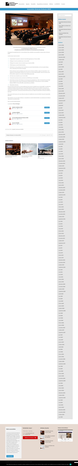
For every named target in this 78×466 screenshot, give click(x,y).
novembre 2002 (62, 412)
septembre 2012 (62, 219)
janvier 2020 (61, 66)
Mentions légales (14, 461)
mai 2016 (60, 122)
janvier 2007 (61, 342)
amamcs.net (27, 434)
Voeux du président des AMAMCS (29, 149)
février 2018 (61, 88)
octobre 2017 (61, 98)
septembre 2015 (62, 141)
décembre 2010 (62, 260)
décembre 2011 (62, 235)
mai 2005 (61, 368)
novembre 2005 (62, 359)
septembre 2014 (62, 168)
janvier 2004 (61, 390)
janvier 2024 (61, 49)
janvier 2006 (61, 356)
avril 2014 (61, 177)
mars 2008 (61, 320)
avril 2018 (61, 83)
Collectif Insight (29, 461)
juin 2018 (61, 78)
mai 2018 (60, 81)
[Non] (76, 464)
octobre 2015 (61, 139)
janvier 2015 (61, 158)
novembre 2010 (62, 262)
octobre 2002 (61, 414)
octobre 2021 (61, 59)
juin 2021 (60, 64)
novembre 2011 (62, 238)
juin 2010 (61, 269)
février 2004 (61, 388)
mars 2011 (61, 252)
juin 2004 (61, 383)
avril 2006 (61, 351)
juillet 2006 (61, 347)
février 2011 (61, 255)
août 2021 (61, 62)
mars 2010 (61, 276)
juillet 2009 (61, 293)
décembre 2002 (62, 409)
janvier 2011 (61, 257)
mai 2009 (61, 298)
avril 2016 (61, 124)
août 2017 (61, 103)
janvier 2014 (61, 185)
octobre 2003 (61, 395)
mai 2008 (61, 315)
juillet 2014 (61, 170)
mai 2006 (61, 349)
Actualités (13, 129)
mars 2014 (61, 180)
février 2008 (61, 322)
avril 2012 (61, 226)
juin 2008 (61, 313)
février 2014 (61, 182)
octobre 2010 (61, 264)
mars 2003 (61, 404)
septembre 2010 (62, 267)
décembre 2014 (62, 161)
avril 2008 (61, 317)
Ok (70, 464)
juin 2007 (61, 334)
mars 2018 (61, 86)
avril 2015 (61, 151)
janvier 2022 (61, 54)
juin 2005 (61, 366)
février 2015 (61, 156)
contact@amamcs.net (29, 433)
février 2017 (61, 110)
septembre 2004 (62, 380)
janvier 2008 (61, 325)
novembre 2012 (62, 214)
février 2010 (61, 279)
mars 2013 (61, 204)
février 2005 (61, 373)
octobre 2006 (61, 344)
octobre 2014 (61, 165)
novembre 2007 (62, 327)
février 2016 (61, 129)
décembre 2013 (62, 187)
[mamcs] (65, 430)
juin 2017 (60, 107)
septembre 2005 (62, 363)
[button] (6, 151)
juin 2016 (61, 120)
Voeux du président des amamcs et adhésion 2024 (45, 149)
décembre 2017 (62, 93)
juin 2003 (61, 400)
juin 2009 (61, 296)
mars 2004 (61, 385)
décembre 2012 (62, 211)
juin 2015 (61, 146)
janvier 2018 (61, 91)
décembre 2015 (62, 134)
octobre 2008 (61, 308)
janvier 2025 (61, 47)
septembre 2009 (62, 291)
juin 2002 (61, 417)
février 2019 (61, 71)
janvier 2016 (61, 132)
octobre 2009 (61, 289)
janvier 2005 (61, 375)
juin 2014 (61, 173)
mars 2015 (61, 153)
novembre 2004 (62, 378)
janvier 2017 (61, 112)
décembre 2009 (62, 284)
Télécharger (47, 107)
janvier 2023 (61, 52)
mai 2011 (60, 247)
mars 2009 (61, 301)
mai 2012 (60, 223)
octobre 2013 (61, 192)
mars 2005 (61, 371)
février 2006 (61, 354)
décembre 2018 (62, 76)
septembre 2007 (62, 332)
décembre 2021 (62, 57)
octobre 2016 (61, 115)
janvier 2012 (61, 233)
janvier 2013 (61, 209)
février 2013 (61, 206)
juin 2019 (60, 69)
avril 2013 (61, 202)
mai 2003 (61, 402)
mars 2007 (61, 339)
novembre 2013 (62, 190)
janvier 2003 (61, 407)
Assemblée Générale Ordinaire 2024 (13, 149)
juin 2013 (61, 197)
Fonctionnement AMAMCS (19, 129)
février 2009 (61, 303)
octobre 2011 (61, 240)
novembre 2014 (62, 163)
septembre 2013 (62, 194)
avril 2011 (61, 250)
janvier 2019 (61, 74)
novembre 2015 (62, 136)
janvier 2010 (61, 281)
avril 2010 (61, 274)
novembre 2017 (62, 95)
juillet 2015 (61, 144)
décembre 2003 (62, 392)
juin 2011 (60, 245)
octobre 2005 (61, 361)
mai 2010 (60, 272)
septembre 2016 (62, 117)
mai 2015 (60, 148)
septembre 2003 (62, 397)
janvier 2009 (61, 305)
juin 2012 (60, 221)
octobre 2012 (61, 216)
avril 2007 (61, 337)
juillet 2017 (61, 105)
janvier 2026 (61, 45)
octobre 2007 (61, 330)
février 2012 (61, 231)
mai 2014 (60, 175)
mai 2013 (60, 199)
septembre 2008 (62, 310)
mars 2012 (61, 228)
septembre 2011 (62, 243)
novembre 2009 (62, 286)
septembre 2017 (62, 100)
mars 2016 (61, 127)
